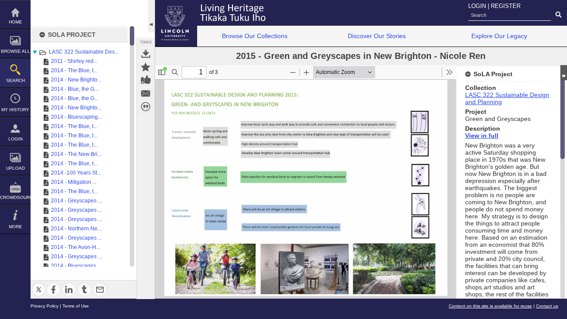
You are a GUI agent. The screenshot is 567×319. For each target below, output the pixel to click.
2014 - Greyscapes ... (76, 201)
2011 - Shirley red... (74, 61)
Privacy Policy (44, 305)
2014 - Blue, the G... (74, 89)
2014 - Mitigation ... (74, 182)
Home (15, 21)
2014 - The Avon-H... (75, 247)
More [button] (15, 226)
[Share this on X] (39, 284)
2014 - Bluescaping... (76, 117)
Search (15, 80)
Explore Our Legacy (499, 35)
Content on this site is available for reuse (490, 305)
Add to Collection (146, 67)
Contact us (547, 305)
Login (15, 138)
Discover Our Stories (377, 35)
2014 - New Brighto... (76, 80)
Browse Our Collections (254, 35)
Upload (15, 168)
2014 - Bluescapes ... (76, 266)
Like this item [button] (146, 80)
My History (15, 109)
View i (474, 135)
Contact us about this (146, 93)
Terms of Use (75, 305)
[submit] (558, 15)
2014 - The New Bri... (76, 154)
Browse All (15, 51)
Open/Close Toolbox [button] (151, 16)
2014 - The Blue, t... (74, 70)
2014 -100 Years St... (76, 173)
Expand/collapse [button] (563, 72)
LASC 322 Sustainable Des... (84, 52)
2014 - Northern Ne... (76, 229)
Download (146, 53)
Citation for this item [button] (146, 106)
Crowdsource (15, 197)
